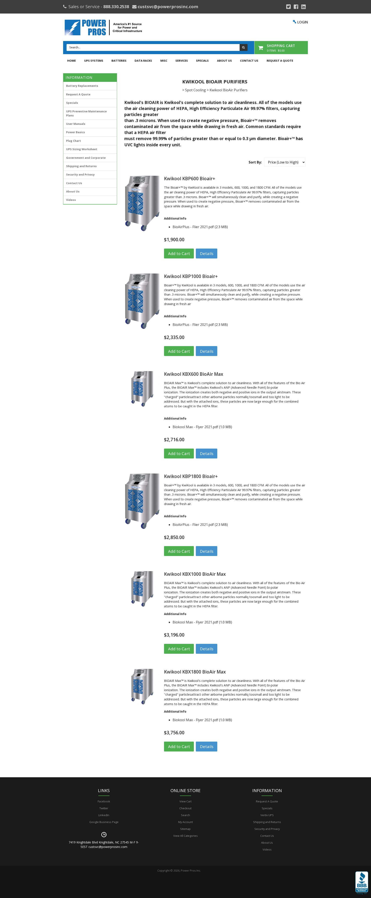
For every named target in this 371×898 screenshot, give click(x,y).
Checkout (185, 808)
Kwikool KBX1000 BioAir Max (195, 574)
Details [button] (206, 253)
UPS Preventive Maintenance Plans (86, 113)
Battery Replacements (82, 86)
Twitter (103, 808)
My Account (185, 822)
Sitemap (185, 829)
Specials (202, 61)
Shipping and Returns (81, 166)
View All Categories (185, 836)
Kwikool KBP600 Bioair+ (189, 179)
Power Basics (75, 132)
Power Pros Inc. (191, 870)
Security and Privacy (80, 174)
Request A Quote (280, 61)
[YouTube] (303, 6)
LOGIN (302, 22)
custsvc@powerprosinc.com (167, 6)
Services (181, 61)
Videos (71, 200)
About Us (224, 61)
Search (185, 815)
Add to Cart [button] (179, 253)
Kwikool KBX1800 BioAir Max (195, 672)
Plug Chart (73, 141)
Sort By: (255, 162)
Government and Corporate (86, 158)
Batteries (118, 61)
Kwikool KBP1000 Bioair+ (191, 276)
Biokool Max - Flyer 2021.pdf (195, 427)
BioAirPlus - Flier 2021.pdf (193, 226)
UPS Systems (93, 61)
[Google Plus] (288, 6)
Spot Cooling (195, 90)
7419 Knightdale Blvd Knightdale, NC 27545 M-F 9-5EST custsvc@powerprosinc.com (104, 844)
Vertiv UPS (267, 815)
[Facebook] (296, 6)
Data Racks (143, 61)
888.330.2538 (116, 6)
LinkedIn (103, 815)
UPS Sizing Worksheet (81, 149)
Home (71, 61)
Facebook (104, 801)
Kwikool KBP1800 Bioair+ (191, 476)
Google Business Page (104, 822)
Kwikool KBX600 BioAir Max (193, 374)
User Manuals (75, 124)
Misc (163, 61)
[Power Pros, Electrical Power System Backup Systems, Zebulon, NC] (361, 883)
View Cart (185, 801)
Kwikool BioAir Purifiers (229, 90)
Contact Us (249, 61)
